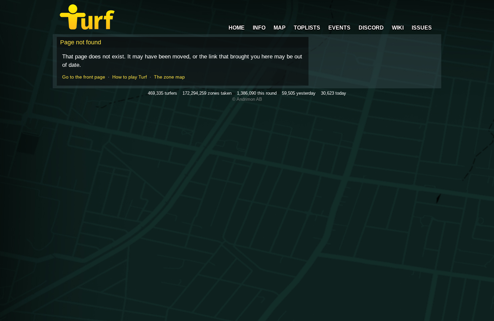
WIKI (398, 28)
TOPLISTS (307, 28)
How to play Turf (129, 77)
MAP (280, 28)
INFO (259, 28)
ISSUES (422, 28)
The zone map (169, 77)
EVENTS (339, 28)
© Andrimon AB (247, 99)
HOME (237, 28)
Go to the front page (83, 77)
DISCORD (371, 28)
